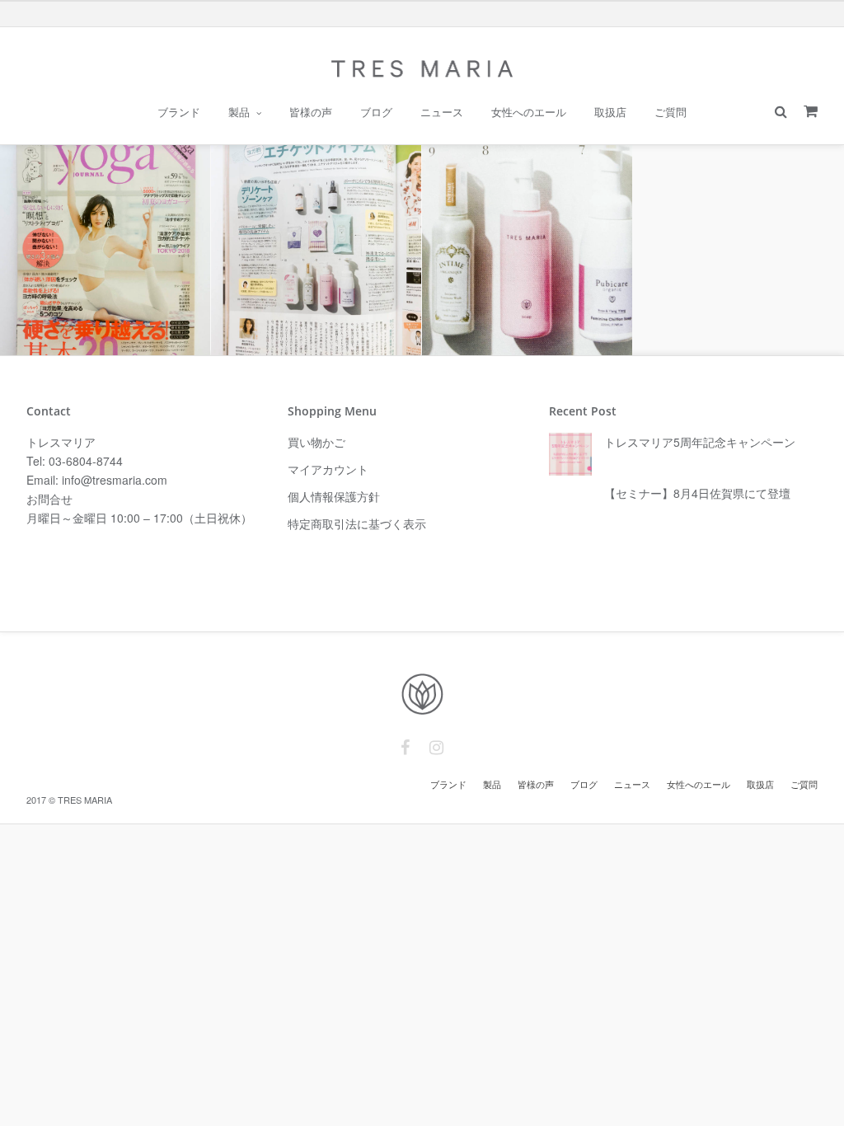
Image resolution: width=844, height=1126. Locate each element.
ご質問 (670, 112)
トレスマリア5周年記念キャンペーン (699, 442)
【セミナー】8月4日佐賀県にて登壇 (697, 493)
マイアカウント (328, 469)
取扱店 (610, 112)
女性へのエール (528, 112)
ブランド (178, 112)
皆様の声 (310, 112)
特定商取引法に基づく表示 (357, 523)
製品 (239, 112)
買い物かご (316, 442)
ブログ (376, 112)
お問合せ (49, 498)
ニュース (441, 112)
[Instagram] (436, 747)
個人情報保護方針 (334, 496)
